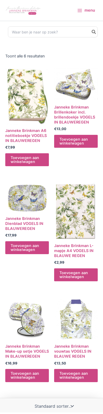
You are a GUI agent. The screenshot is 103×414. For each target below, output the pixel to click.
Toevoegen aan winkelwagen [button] (25, 159)
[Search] (94, 32)
